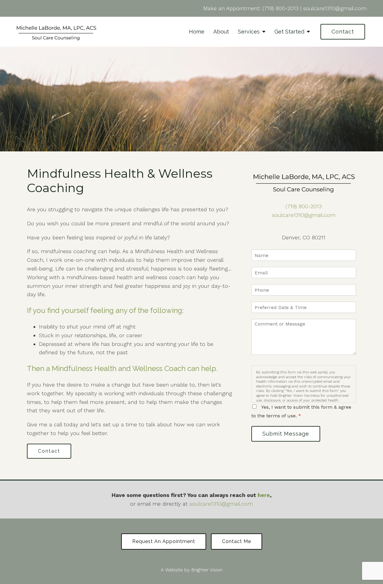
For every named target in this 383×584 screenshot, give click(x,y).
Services (249, 31)
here (264, 495)
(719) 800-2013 (280, 8)
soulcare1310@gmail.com (335, 8)
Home (196, 31)
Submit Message (285, 434)
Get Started (289, 31)
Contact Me (236, 541)
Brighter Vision (207, 570)
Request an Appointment (163, 541)
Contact (343, 31)
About (221, 31)
